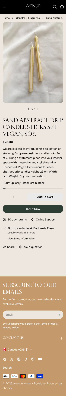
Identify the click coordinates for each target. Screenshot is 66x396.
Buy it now (33, 209)
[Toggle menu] (4, 6)
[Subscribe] (59, 314)
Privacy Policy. (11, 327)
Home (6, 17)
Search (7, 367)
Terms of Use (47, 323)
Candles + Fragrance (28, 17)
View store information (21, 238)
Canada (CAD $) (18, 349)
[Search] (54, 6)
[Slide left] (28, 109)
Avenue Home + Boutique (29, 383)
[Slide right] (38, 109)
